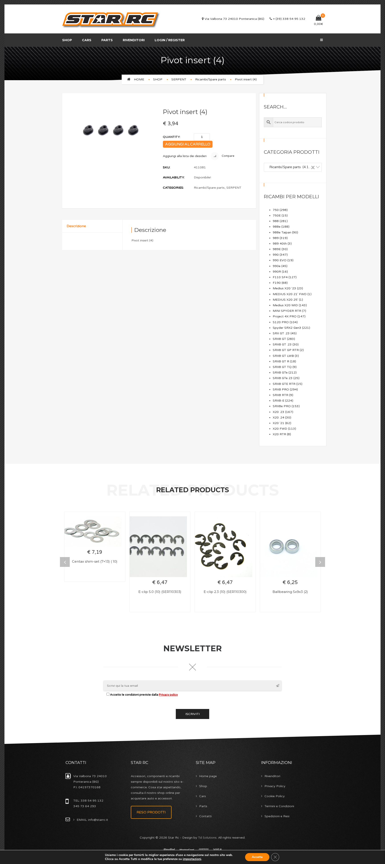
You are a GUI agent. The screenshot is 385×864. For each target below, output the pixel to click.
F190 (277, 283)
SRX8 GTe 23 (283, 378)
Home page (208, 776)
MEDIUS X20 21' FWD (290, 294)
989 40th (280, 243)
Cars (86, 40)
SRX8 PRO (281, 389)
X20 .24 (278, 417)
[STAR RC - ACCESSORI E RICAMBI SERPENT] (111, 19)
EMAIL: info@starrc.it (92, 820)
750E (277, 215)
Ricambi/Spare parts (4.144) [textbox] (291, 167)
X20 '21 (278, 423)
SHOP (157, 79)
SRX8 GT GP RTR (286, 350)
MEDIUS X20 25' (285, 300)
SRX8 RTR (280, 395)
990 (276, 255)
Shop (67, 40)
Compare (227, 156)
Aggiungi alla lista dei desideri (185, 156)
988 (276, 221)
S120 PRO (281, 322)
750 (276, 210)
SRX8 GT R (281, 361)
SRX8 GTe (280, 372)
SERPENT (178, 79)
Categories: (173, 188)
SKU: (166, 167)
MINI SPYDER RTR (287, 311)
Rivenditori (134, 40)
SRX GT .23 (281, 333)
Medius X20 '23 (284, 288)
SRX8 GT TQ (282, 367)
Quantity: (171, 137)
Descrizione (76, 226)
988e (277, 227)
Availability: (173, 177)
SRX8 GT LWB (283, 356)
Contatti (205, 816)
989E (277, 249)
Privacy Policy (274, 786)
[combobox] (293, 167)
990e (277, 266)
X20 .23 (278, 412)
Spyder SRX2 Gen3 (287, 328)
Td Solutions (207, 837)
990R (277, 272)
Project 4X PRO (285, 316)
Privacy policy (168, 695)
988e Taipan (282, 232)
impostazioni (192, 859)
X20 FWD (280, 429)
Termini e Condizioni (279, 806)
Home (139, 79)
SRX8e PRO (282, 406)
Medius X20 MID (285, 305)
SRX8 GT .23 (282, 344)
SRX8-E (278, 400)
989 (276, 238)
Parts (107, 40)
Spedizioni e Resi (276, 816)
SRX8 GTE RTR (284, 384)
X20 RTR (279, 434)
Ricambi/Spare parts (210, 79)
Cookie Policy (274, 796)
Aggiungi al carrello (187, 144)
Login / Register (170, 40)
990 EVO (280, 260)
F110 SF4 (280, 277)
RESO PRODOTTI (151, 812)
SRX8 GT (279, 339)
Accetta (257, 857)
